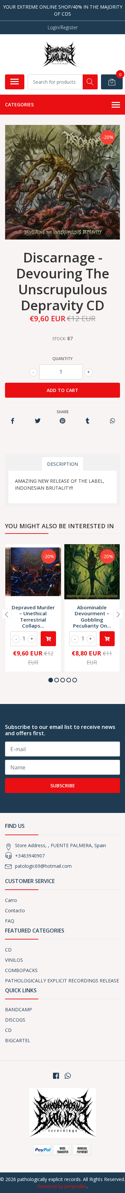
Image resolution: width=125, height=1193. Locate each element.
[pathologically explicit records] (60, 54)
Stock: (59, 339)
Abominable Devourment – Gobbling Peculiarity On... (92, 616)
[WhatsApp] (67, 1075)
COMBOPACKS (21, 970)
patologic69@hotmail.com (43, 866)
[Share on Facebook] (12, 421)
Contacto (15, 910)
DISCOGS (15, 1020)
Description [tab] (62, 464)
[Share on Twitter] (37, 421)
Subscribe (62, 785)
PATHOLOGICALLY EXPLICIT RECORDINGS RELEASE (62, 980)
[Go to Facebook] (56, 1075)
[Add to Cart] (48, 638)
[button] (51, 680)
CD (8, 949)
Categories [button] (19, 104)
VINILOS (14, 960)
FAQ (9, 921)
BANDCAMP (18, 1009)
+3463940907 (30, 855)
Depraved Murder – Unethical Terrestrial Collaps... (33, 616)
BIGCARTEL (17, 1040)
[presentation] (7, 614)
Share (63, 412)
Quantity (62, 358)
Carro (11, 900)
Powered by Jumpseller (62, 1186)
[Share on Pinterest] (62, 421)
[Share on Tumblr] (87, 421)
